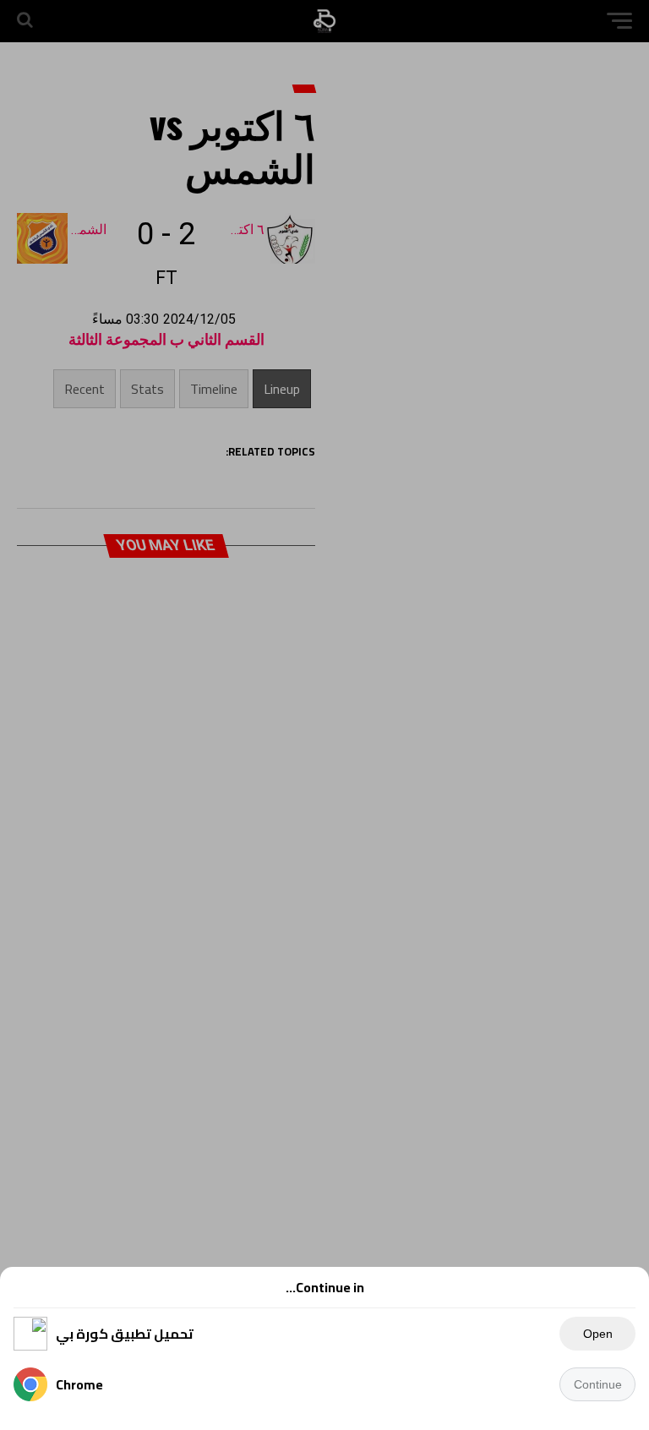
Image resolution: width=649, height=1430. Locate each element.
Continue (598, 1384)
